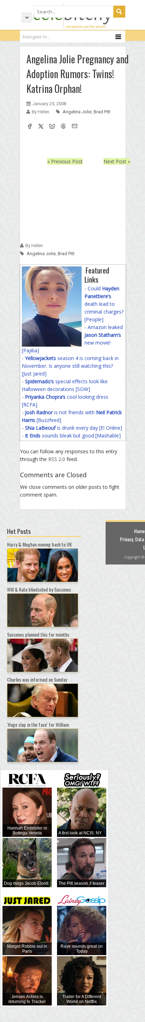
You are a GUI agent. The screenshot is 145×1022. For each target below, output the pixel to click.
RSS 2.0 (56, 459)
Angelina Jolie (77, 111)
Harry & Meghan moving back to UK (39, 544)
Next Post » (116, 161)
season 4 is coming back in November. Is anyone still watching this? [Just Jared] (70, 366)
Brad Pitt (102, 111)
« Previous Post (65, 161)
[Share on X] (41, 127)
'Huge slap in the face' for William (38, 724)
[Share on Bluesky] (52, 127)
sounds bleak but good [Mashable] (73, 435)
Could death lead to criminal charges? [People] (104, 304)
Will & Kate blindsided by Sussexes (39, 589)
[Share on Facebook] (29, 127)
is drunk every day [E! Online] (73, 427)
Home (139, 531)
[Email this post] (74, 127)
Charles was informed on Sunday (37, 679)
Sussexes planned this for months (38, 634)
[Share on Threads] (63, 127)
